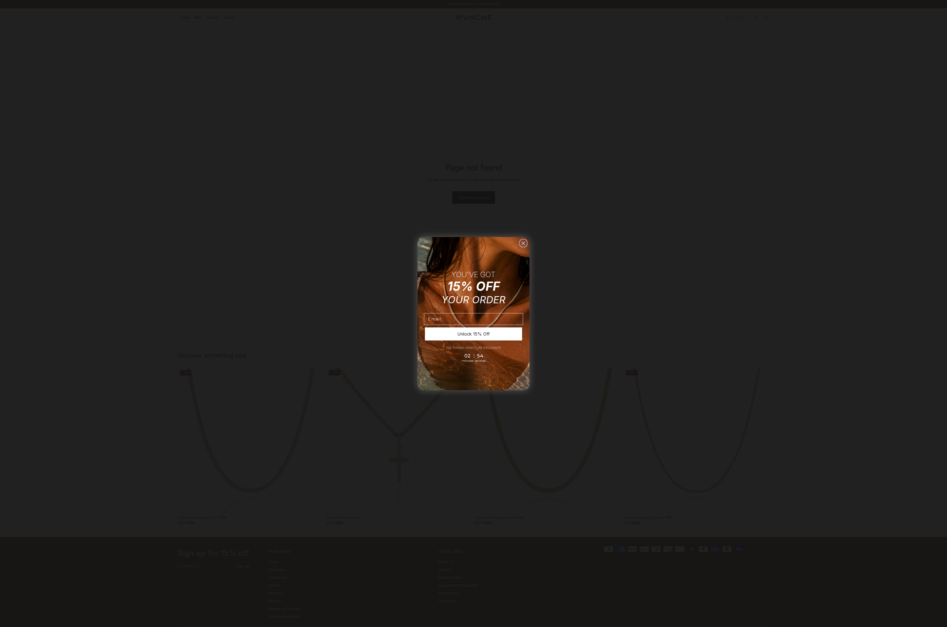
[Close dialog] (523, 243)
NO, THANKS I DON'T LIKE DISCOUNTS (473, 348)
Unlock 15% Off (473, 334)
